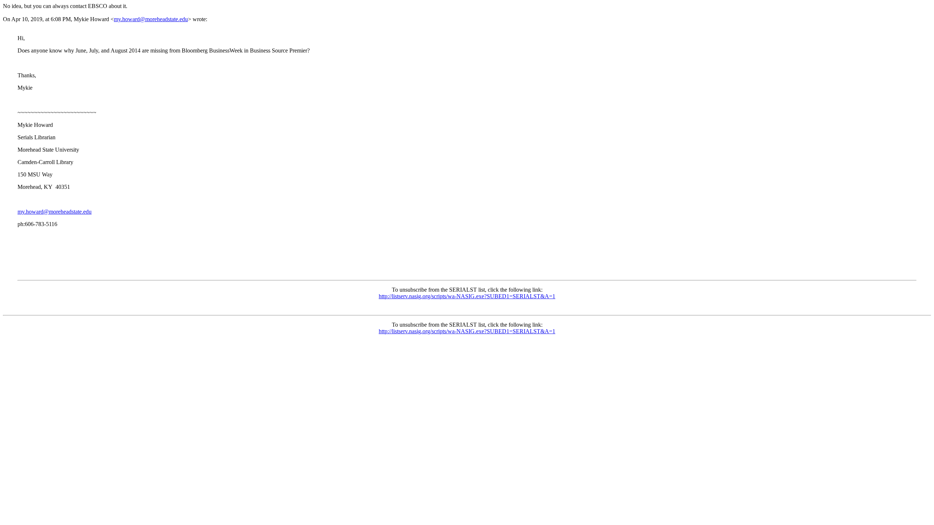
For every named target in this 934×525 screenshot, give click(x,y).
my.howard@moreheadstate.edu (151, 19)
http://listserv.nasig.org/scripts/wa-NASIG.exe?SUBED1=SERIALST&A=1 (467, 296)
